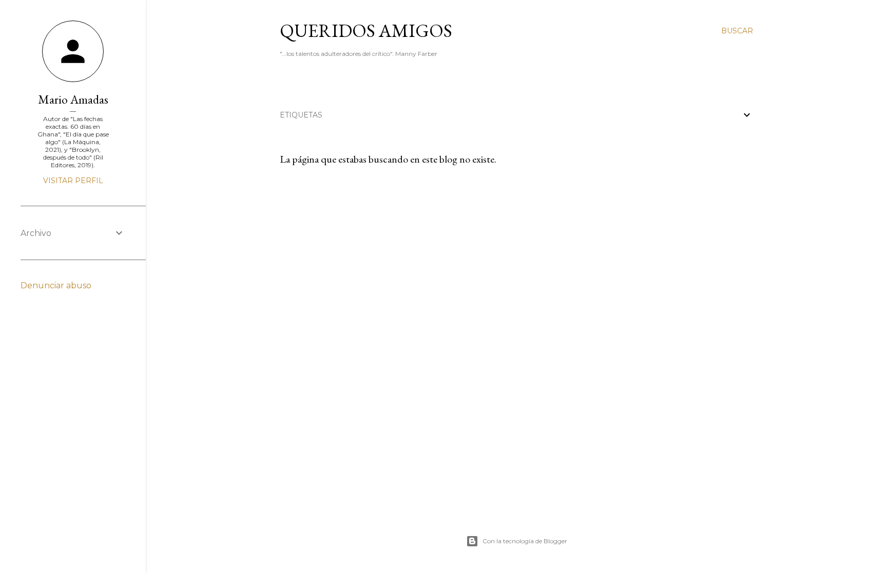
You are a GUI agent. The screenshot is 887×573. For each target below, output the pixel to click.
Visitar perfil (73, 180)
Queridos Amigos (366, 30)
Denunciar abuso (56, 285)
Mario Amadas (73, 99)
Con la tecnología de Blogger (525, 541)
